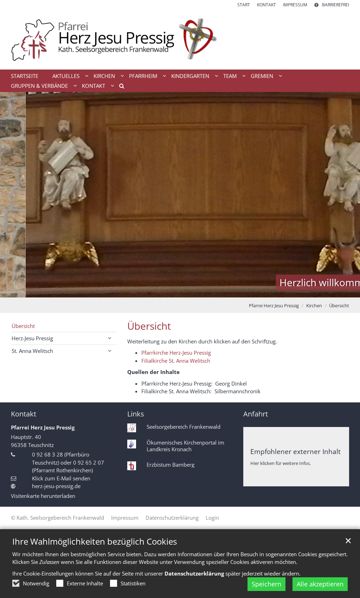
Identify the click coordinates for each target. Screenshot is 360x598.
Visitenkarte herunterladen (43, 495)
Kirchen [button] (104, 75)
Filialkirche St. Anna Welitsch (175, 360)
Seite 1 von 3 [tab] (167, 290)
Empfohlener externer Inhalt (295, 451)
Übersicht (339, 305)
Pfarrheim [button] (143, 75)
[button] (119, 87)
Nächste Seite (346, 195)
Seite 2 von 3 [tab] (180, 290)
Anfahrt (255, 413)
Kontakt (23, 413)
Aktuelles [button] (65, 75)
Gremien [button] (262, 75)
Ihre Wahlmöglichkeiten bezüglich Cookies (94, 541)
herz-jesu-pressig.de (56, 485)
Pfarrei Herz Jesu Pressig (274, 305)
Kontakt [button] (93, 85)
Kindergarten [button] (190, 75)
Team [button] (230, 75)
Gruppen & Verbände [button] (39, 85)
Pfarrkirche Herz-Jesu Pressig (176, 352)
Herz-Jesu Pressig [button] (32, 338)
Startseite (24, 75)
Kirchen (314, 305)
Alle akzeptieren (320, 584)
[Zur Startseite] (180, 39)
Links (135, 413)
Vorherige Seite (14, 195)
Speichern (266, 584)
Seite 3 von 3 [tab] (192, 290)
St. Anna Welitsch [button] (32, 350)
